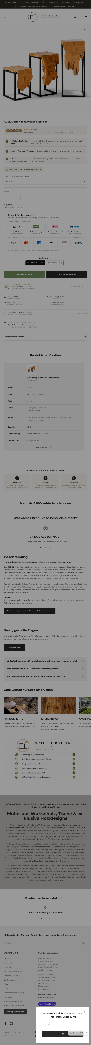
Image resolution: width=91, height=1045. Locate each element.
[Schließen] (84, 1012)
